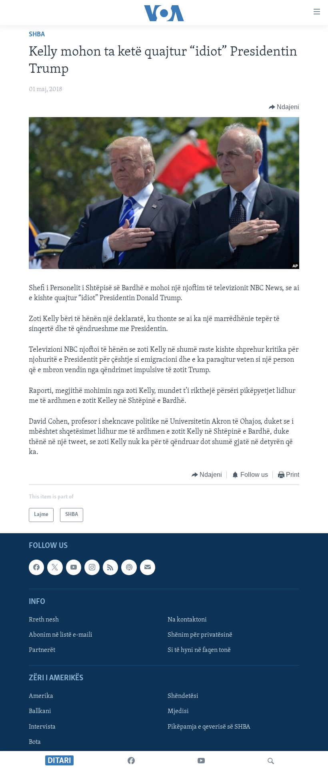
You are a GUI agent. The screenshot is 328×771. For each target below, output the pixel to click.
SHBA (37, 34)
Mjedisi (178, 711)
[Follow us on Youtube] (73, 567)
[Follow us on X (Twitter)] (54, 567)
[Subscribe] (147, 567)
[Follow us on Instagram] (92, 567)
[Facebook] (131, 761)
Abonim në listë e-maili (60, 635)
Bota (35, 742)
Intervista (42, 726)
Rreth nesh (44, 619)
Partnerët (42, 650)
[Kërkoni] (271, 761)
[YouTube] (201, 761)
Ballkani (40, 711)
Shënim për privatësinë (200, 635)
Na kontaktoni (187, 619)
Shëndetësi (183, 696)
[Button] (284, 107)
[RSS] (110, 567)
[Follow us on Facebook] (36, 567)
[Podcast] (128, 567)
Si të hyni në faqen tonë (199, 650)
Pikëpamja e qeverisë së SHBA (209, 726)
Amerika (41, 696)
